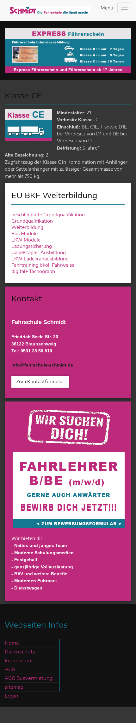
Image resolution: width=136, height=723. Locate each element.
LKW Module (25, 239)
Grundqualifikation (32, 221)
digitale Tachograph (33, 271)
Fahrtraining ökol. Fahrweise (42, 265)
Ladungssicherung (31, 246)
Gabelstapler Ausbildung (38, 252)
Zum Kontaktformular (40, 381)
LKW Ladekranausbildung (40, 258)
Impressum (18, 660)
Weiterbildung (27, 227)
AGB (10, 669)
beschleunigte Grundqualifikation (48, 214)
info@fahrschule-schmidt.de (42, 364)
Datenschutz (20, 651)
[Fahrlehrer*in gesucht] (69, 467)
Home (12, 643)
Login (11, 695)
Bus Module (24, 233)
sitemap (14, 687)
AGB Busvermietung (29, 678)
